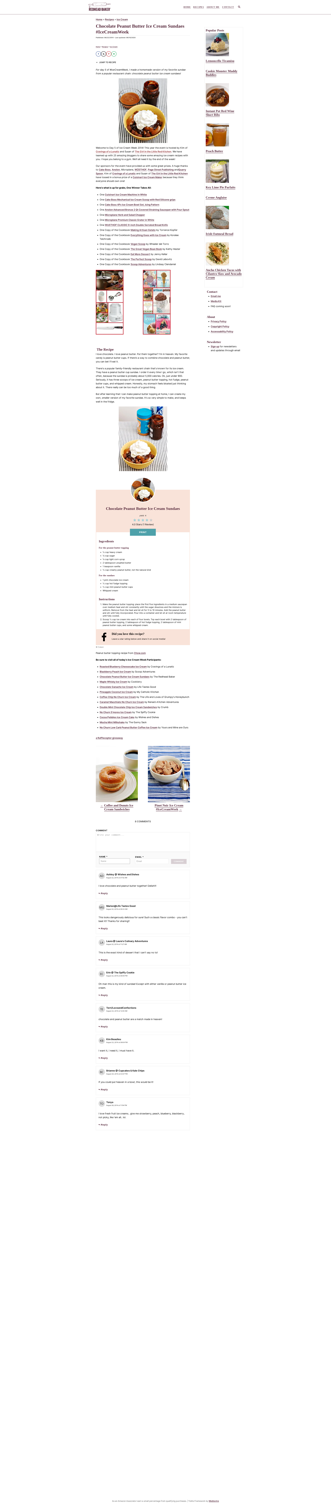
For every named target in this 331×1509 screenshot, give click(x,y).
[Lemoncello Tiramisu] (224, 44)
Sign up (215, 346)
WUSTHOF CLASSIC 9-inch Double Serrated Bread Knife (136, 225)
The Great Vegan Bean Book (146, 249)
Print (143, 532)
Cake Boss (105, 169)
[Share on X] (103, 53)
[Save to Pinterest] (108, 53)
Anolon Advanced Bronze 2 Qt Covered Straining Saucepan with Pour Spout (147, 209)
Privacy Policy (218, 321)
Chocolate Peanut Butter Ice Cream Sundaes (124, 676)
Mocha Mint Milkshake (112, 722)
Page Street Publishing (161, 169)
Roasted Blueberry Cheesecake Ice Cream (123, 666)
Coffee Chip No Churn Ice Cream (118, 697)
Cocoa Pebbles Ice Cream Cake (117, 717)
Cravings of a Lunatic (107, 151)
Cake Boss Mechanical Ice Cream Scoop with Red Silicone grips (140, 199)
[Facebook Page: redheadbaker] (105, 637)
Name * (103, 857)
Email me (216, 296)
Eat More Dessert (140, 254)
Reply (104, 893)
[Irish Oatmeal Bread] (224, 217)
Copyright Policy (220, 326)
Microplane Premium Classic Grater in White (129, 220)
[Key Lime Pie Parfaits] (224, 171)
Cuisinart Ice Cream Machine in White (126, 194)
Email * (139, 857)
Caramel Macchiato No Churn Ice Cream (122, 702)
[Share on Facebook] (98, 53)
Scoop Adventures (141, 264)
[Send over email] (113, 53)
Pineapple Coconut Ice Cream (116, 692)
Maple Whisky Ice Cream (113, 681)
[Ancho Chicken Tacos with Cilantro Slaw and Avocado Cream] (224, 253)
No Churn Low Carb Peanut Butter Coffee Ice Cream (128, 727)
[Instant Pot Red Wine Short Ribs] (224, 95)
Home (99, 19)
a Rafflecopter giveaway (109, 738)
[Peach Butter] (224, 134)
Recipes (109, 19)
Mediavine (214, 1501)
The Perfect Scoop (141, 259)
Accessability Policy (222, 331)
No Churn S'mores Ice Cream (116, 712)
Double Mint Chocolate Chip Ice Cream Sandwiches (128, 707)
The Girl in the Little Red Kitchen (153, 151)
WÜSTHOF (141, 169)
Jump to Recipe (107, 62)
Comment (101, 830)
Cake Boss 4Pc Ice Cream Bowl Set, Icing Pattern (132, 204)
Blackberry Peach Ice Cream (115, 671)
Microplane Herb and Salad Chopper (125, 215)
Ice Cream (122, 19)
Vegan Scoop (138, 244)
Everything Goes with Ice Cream (148, 235)
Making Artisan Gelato (143, 230)
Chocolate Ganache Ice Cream (116, 687)
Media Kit (216, 301)
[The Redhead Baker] (111, 7)
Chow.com (140, 653)
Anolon (116, 169)
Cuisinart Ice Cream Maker (147, 177)
